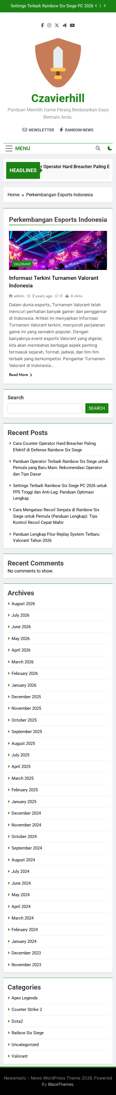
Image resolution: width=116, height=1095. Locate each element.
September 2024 (27, 848)
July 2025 (20, 755)
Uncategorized (25, 1044)
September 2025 (27, 731)
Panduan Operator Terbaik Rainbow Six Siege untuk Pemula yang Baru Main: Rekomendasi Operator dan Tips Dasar (60, 468)
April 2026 (21, 650)
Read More (18, 374)
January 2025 (24, 801)
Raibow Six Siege (28, 1032)
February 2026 (25, 673)
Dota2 (17, 1021)
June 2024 (21, 883)
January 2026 (24, 685)
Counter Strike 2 (27, 1009)
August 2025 (23, 743)
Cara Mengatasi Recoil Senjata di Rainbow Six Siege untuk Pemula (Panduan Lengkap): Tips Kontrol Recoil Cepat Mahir (56, 516)
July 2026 (20, 615)
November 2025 (26, 708)
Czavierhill (58, 98)
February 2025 (25, 789)
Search (16, 397)
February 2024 (25, 929)
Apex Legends (25, 998)
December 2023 (26, 953)
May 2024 (21, 894)
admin (19, 296)
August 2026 (23, 603)
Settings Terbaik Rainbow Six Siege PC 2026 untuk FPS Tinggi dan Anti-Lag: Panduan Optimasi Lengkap (52, 6)
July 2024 (20, 871)
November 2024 (26, 825)
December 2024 (26, 813)
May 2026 (21, 638)
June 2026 (21, 626)
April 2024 (21, 906)
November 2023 (26, 964)
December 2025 (26, 696)
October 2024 (24, 836)
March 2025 (23, 778)
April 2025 (21, 766)
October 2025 (24, 720)
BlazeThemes (60, 1084)
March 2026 (23, 661)
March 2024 (23, 918)
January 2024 (24, 941)
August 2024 (23, 859)
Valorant (22, 264)
